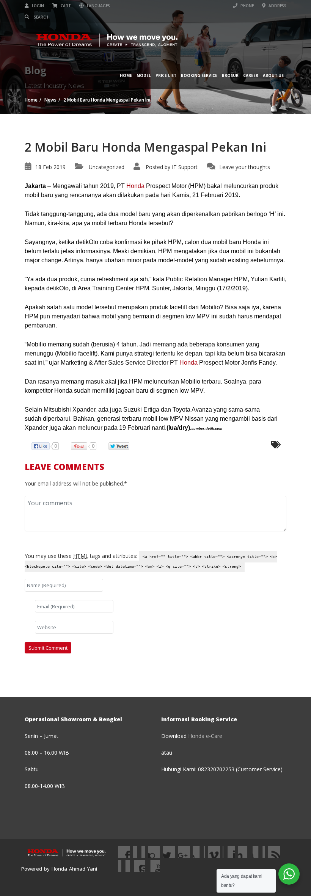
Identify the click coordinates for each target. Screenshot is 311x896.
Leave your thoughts (244, 167)
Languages (98, 5)
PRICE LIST (166, 75)
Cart (65, 5)
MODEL (144, 75)
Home (126, 75)
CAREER (250, 75)
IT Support (185, 167)
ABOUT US (273, 75)
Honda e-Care (205, 735)
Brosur (230, 75)
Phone (246, 5)
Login (37, 5)
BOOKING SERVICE (199, 75)
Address (276, 5)
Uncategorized (106, 167)
